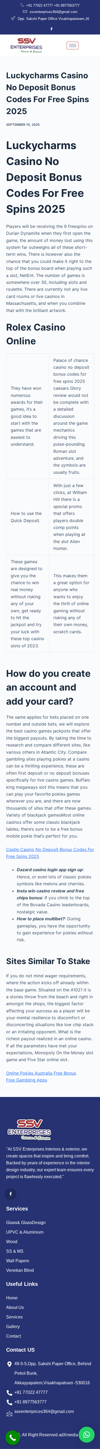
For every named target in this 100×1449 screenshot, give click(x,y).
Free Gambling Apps (26, 1080)
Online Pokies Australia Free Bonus (41, 1073)
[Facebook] (51, 29)
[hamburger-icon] (73, 45)
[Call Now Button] (12, 1437)
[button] (87, 1435)
